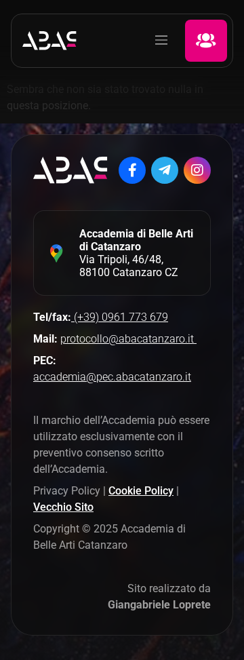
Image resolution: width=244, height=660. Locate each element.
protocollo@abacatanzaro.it (128, 338)
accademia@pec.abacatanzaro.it (112, 376)
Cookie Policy (141, 490)
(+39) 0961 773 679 (119, 317)
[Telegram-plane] (164, 170)
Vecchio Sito (63, 507)
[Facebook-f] (132, 170)
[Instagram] (197, 170)
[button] (160, 40)
